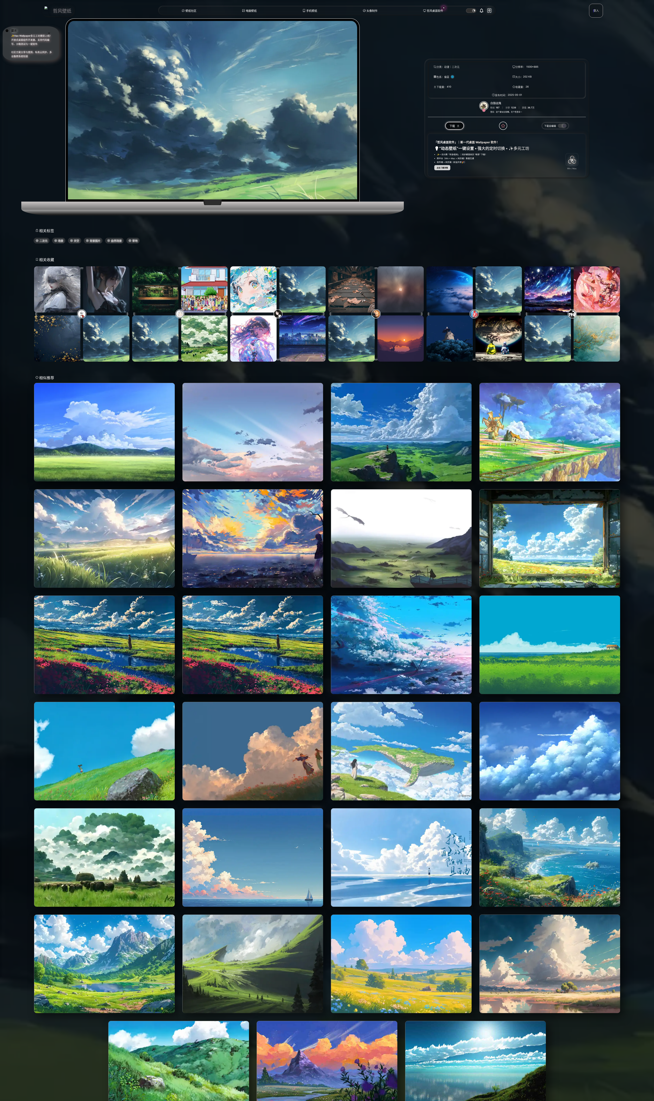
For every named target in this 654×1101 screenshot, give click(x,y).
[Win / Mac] (571, 159)
